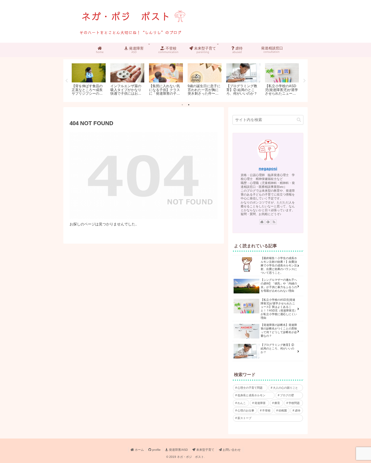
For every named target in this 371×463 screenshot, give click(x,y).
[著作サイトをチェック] (262, 222)
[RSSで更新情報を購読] (274, 222)
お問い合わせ (231, 449)
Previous (66, 81)
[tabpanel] (89, 80)
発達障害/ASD (178, 449)
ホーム (139, 449)
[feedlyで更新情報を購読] (268, 222)
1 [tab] (182, 105)
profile (156, 449)
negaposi (268, 168)
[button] (299, 119)
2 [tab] (189, 105)
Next (304, 81)
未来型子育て (204, 449)
